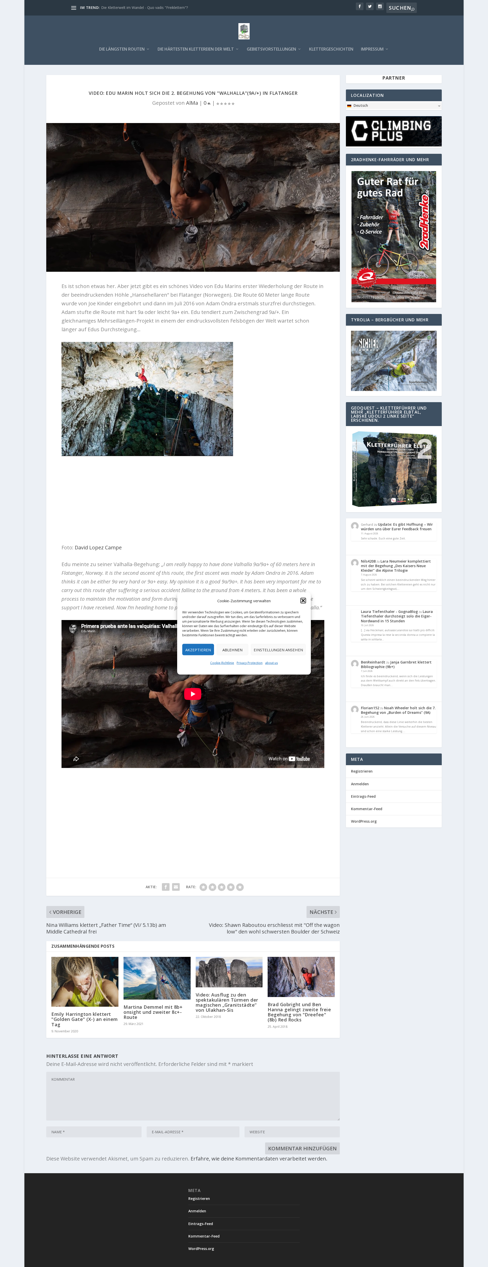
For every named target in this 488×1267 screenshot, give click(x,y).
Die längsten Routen (122, 49)
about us (271, 663)
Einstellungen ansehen (278, 649)
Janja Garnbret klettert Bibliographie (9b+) (396, 664)
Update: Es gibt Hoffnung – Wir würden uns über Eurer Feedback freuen (397, 526)
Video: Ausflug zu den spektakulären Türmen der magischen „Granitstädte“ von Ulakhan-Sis (227, 1002)
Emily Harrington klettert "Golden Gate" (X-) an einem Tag (84, 1019)
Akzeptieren (198, 649)
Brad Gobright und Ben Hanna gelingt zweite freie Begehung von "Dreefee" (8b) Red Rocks (299, 1012)
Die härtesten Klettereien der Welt (196, 49)
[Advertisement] (193, 811)
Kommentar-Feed (366, 808)
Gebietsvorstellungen (271, 49)
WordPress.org (364, 821)
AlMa (192, 102)
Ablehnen (232, 649)
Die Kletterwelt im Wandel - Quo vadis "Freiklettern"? (144, 7)
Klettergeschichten (331, 49)
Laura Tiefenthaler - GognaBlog (389, 611)
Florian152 (370, 707)
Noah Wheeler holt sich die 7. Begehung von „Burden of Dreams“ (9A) (398, 710)
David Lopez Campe (97, 547)
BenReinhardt (373, 662)
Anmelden (360, 783)
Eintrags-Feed (363, 796)
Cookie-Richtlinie (222, 663)
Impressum (372, 49)
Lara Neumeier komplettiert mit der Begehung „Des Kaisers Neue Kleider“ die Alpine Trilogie (396, 566)
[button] (303, 600)
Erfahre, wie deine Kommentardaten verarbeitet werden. (259, 1158)
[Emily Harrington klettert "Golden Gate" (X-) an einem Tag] (84, 982)
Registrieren (362, 771)
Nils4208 (368, 561)
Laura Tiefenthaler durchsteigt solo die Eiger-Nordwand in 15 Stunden (397, 616)
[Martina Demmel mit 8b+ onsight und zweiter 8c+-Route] (157, 978)
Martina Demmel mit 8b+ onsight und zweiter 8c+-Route (153, 1012)
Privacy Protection (250, 663)
